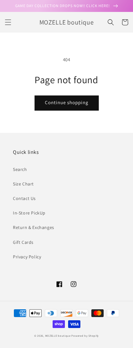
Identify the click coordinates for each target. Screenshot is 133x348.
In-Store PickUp (29, 213)
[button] (8, 22)
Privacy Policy (27, 257)
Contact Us (24, 198)
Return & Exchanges (33, 227)
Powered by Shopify (85, 335)
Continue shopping (66, 102)
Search (20, 169)
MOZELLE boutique (58, 335)
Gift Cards (23, 242)
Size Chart (23, 184)
